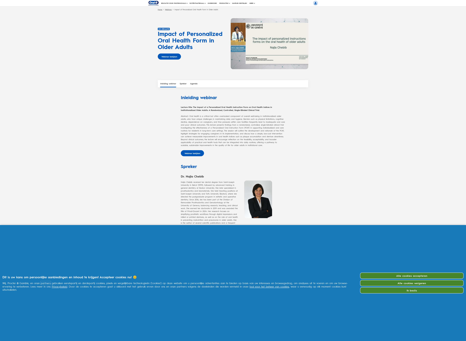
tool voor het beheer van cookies (269, 286)
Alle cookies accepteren (411, 275)
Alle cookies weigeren (412, 283)
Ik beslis (412, 290)
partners (46, 283)
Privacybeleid (59, 286)
